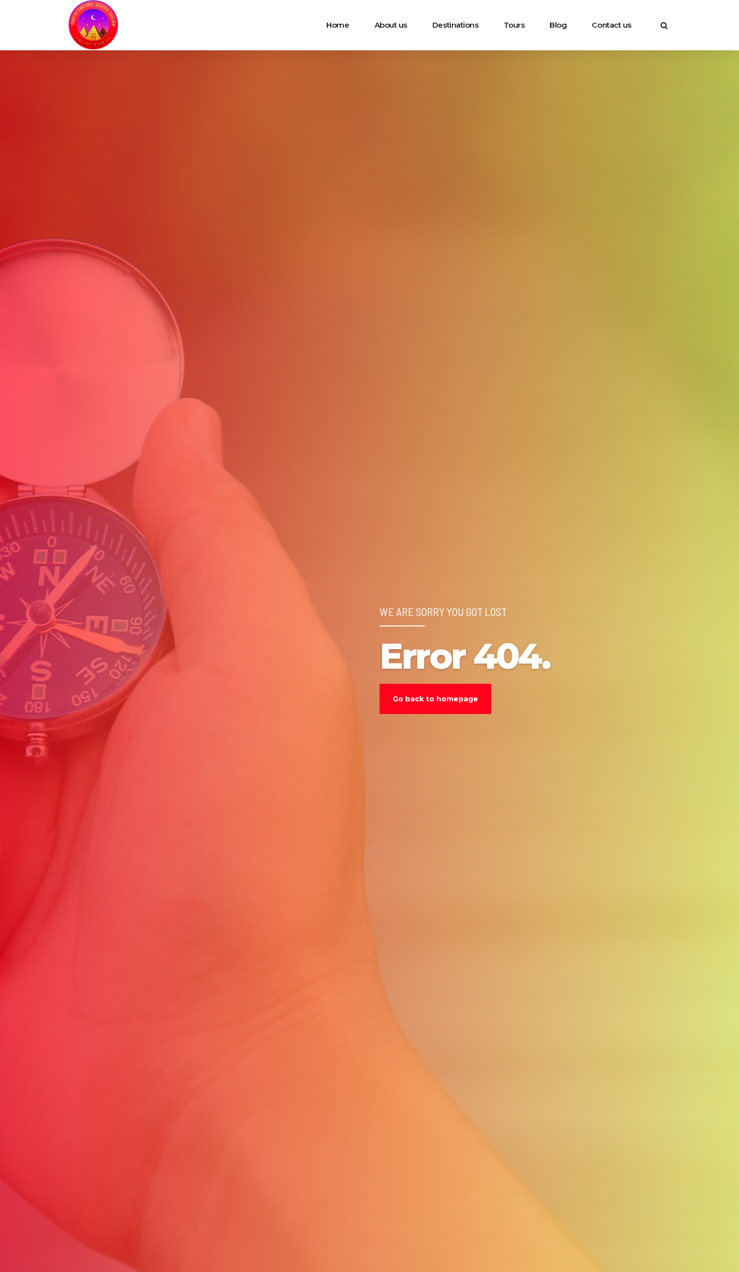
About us (391, 25)
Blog (558, 25)
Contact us (611, 25)
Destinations (455, 25)
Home (337, 25)
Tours (514, 25)
